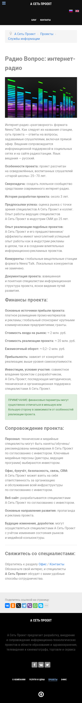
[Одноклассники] (13, 605)
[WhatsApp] (35, 605)
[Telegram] (24, 605)
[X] (18, 605)
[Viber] (29, 605)
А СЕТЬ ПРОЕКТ (41, 4)
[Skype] (40, 605)
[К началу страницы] (41, 695)
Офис (43, 564)
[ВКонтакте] (7, 605)
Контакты (57, 564)
